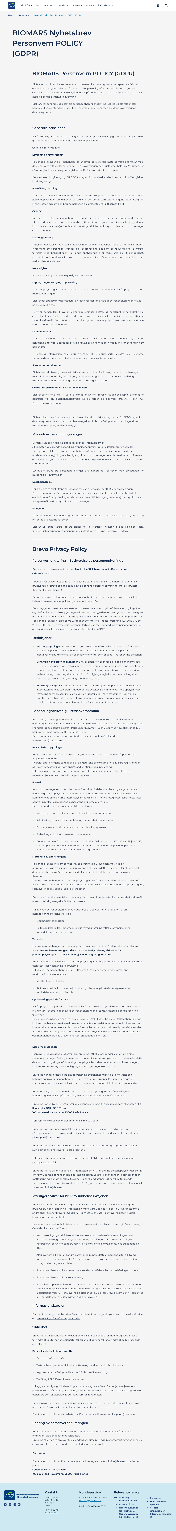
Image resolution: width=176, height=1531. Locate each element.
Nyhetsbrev (23, 15)
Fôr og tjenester (44, 5)
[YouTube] (19, 1504)
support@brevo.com (48, 1137)
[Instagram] (14, 1504)
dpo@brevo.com (52, 740)
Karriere (90, 5)
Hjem (10, 15)
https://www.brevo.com (49, 1133)
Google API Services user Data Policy (87, 1204)
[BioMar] (11, 5)
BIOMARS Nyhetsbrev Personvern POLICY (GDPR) (57, 15)
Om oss (76, 5)
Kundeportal (106, 5)
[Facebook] (10, 1504)
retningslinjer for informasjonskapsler (58, 1318)
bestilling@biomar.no (90, 1500)
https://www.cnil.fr (46, 1162)
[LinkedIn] (5, 1504)
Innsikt (62, 5)
